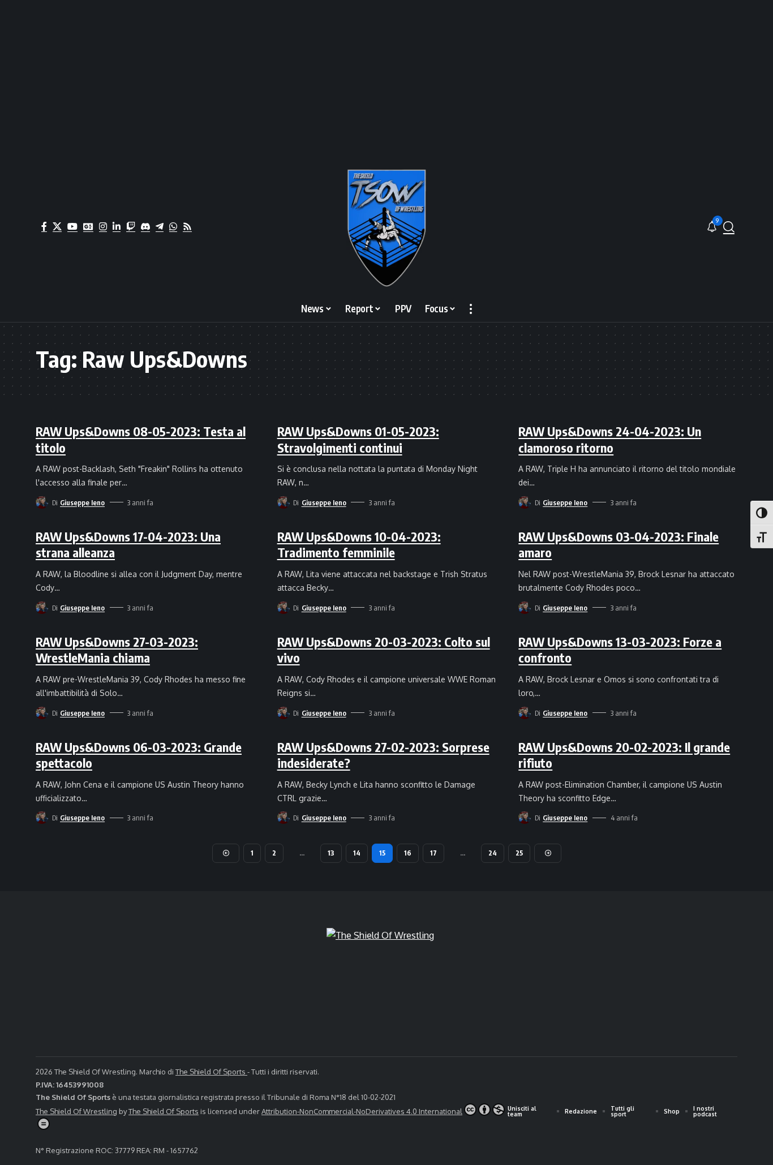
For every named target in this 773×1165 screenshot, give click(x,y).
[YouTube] (72, 226)
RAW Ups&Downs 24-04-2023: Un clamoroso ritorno (609, 439)
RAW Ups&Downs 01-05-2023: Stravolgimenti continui (358, 439)
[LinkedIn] (116, 226)
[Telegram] (159, 226)
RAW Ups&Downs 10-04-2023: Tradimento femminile (359, 544)
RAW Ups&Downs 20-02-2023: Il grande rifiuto (624, 755)
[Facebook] (44, 226)
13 (331, 853)
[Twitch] (130, 226)
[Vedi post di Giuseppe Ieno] (42, 502)
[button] (729, 227)
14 (356, 853)
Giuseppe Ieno (82, 502)
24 (492, 853)
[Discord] (145, 226)
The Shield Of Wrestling (76, 1111)
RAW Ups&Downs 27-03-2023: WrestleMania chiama (117, 650)
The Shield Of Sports (211, 1071)
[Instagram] (103, 226)
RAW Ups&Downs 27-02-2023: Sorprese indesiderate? (383, 755)
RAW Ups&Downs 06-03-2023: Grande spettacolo (139, 755)
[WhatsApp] (173, 226)
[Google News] (88, 226)
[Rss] (187, 226)
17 (433, 853)
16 (407, 853)
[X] (57, 226)
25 (519, 853)
